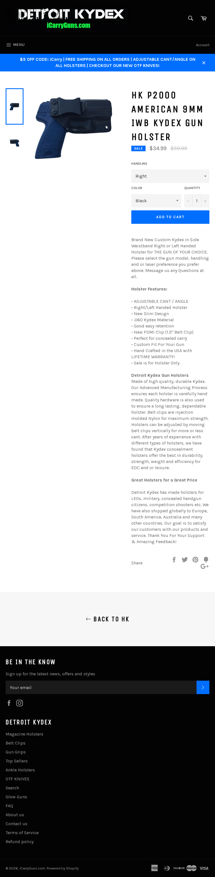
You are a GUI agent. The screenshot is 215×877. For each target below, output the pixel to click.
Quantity (192, 188)
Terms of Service (22, 832)
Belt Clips (15, 743)
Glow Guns (16, 796)
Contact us (16, 823)
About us (15, 814)
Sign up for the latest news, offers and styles (50, 673)
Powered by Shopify (63, 868)
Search (12, 787)
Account (202, 45)
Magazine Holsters (24, 734)
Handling (139, 164)
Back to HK (110, 619)
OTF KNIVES (17, 778)
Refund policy (20, 841)
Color (136, 188)
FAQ (9, 805)
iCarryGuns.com (32, 868)
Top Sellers (17, 761)
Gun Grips (16, 752)
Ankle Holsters (20, 770)
